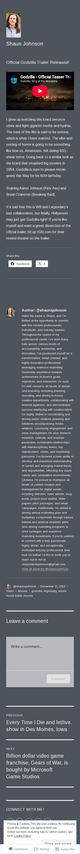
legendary (50, 591)
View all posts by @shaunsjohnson (45, 569)
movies (28, 595)
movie (62, 591)
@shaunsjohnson (24, 586)
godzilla (37, 591)
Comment (58, 679)
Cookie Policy (22, 835)
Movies (23, 591)
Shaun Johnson (24, 44)
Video (10, 591)
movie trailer (14, 595)
